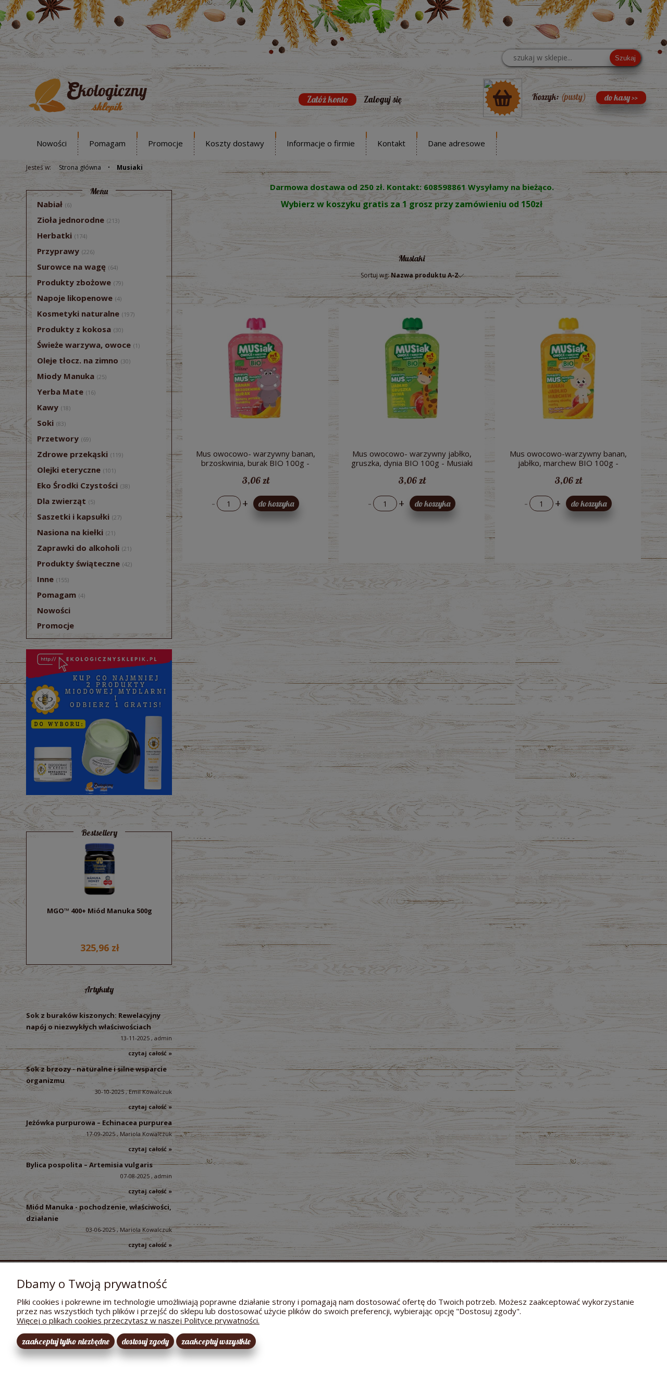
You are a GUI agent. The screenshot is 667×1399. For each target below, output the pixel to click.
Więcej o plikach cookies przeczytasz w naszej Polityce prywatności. (138, 1320)
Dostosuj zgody (145, 1341)
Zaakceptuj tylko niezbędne (65, 1341)
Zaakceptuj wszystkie (216, 1341)
